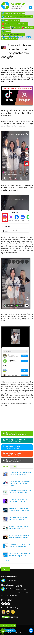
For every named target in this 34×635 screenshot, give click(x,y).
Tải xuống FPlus (16, 433)
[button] (31, 630)
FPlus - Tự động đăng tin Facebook (15, 13)
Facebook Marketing (13, 34)
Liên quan (6, 467)
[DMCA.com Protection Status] (10, 617)
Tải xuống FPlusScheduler (15, 440)
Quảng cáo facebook (21, 633)
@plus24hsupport (13, 595)
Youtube (8, 603)
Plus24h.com (11, 633)
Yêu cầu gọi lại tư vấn (9, 625)
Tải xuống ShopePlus (13, 454)
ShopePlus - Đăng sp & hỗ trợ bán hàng (16, 24)
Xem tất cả (6, 561)
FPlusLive (7, 27)
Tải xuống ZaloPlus (13, 447)
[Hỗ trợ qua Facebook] (31, 630)
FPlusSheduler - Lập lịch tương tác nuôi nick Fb (18, 17)
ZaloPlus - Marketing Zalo (12, 20)
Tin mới (13, 467)
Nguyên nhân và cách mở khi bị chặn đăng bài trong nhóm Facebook (19, 483)
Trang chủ (3, 34)
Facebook (2, 603)
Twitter (5, 603)
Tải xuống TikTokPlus (14, 460)
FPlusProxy (8, 31)
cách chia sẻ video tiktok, (10, 403)
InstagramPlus (28, 27)
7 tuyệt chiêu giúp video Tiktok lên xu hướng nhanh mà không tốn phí (19, 537)
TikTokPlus (17, 27)
